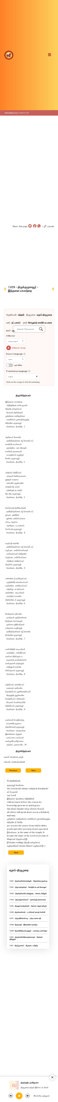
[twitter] (30, 226)
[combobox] (15, 341)
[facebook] (34, 226)
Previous (13, 770)
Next (33, 770)
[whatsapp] (39, 226)
